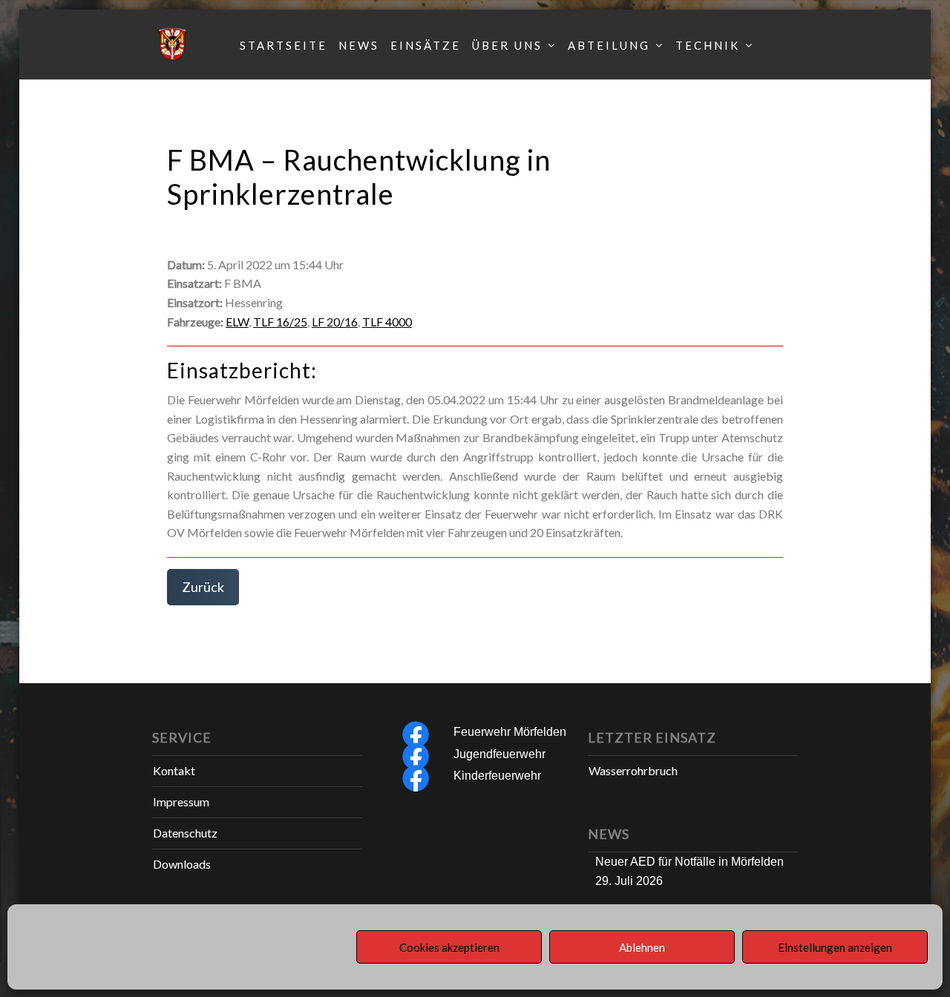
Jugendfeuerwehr (499, 754)
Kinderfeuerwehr (497, 775)
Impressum (181, 801)
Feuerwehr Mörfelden (509, 731)
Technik (707, 45)
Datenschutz (185, 833)
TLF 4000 (387, 322)
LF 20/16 (335, 322)
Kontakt (174, 770)
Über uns (507, 45)
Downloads (182, 864)
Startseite (283, 45)
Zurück (203, 587)
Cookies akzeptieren (449, 947)
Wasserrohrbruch (633, 770)
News (358, 45)
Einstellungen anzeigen (835, 947)
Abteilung (609, 45)
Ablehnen (642, 947)
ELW (237, 322)
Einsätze (425, 45)
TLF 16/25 (280, 322)
